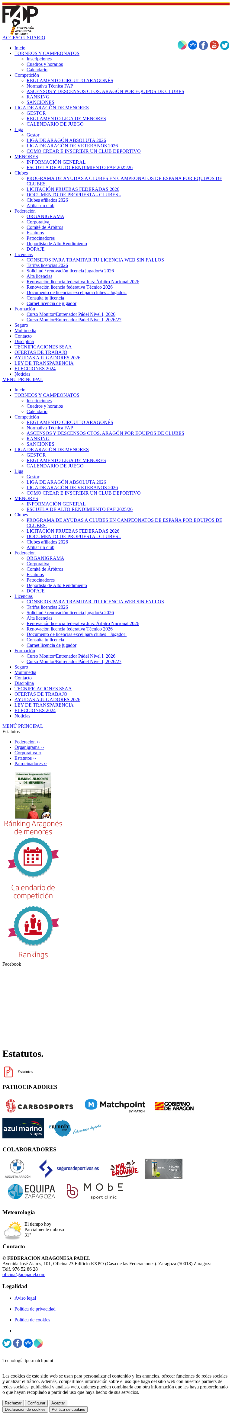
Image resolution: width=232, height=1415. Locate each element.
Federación (25, 552)
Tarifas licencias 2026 (47, 607)
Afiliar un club (40, 547)
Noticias (22, 715)
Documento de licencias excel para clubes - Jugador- (77, 634)
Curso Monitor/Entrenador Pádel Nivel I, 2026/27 (74, 661)
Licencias (23, 596)
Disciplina (24, 683)
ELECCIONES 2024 (35, 710)
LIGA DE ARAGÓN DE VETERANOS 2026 (72, 487)
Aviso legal (25, 1298)
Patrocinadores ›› (30, 763)
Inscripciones (39, 400)
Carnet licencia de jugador (51, 645)
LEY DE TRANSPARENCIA (44, 705)
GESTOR (36, 454)
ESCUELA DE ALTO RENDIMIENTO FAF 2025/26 (80, 509)
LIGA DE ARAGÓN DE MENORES (51, 449)
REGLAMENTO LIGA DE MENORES (66, 460)
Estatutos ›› (25, 758)
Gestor (33, 476)
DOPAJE (36, 590)
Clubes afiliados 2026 (47, 541)
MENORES (26, 498)
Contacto (23, 677)
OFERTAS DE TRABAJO (40, 694)
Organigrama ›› (29, 747)
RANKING (38, 438)
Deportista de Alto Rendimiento (57, 585)
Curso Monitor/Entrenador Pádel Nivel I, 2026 (71, 656)
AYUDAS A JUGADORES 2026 (47, 699)
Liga (18, 471)
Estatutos (35, 574)
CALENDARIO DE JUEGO (55, 465)
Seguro (21, 666)
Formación (24, 650)
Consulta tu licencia (45, 639)
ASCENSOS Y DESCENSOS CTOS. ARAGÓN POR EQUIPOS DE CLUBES (105, 433)
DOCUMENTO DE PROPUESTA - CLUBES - (74, 536)
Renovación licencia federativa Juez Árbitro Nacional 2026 (83, 623)
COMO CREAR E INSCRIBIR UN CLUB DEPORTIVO (84, 493)
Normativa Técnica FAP (50, 427)
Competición (26, 416)
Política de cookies (32, 1319)
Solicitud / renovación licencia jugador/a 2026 (70, 612)
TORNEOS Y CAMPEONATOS (46, 395)
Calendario (37, 411)
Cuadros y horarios (45, 406)
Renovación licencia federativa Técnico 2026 (70, 628)
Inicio (19, 389)
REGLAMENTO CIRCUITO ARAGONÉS (70, 422)
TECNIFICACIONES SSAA (43, 688)
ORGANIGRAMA (45, 558)
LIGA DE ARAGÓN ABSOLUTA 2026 (66, 482)
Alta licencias (39, 618)
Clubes (21, 514)
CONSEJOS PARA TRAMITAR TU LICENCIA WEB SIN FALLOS (95, 601)
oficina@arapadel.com (23, 1274)
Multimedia (25, 672)
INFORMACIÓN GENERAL (56, 503)
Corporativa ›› (27, 752)
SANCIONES (40, 444)
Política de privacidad (35, 1308)
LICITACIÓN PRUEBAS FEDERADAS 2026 (73, 531)
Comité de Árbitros (45, 569)
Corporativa (38, 563)
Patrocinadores (41, 579)
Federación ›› (27, 741)
